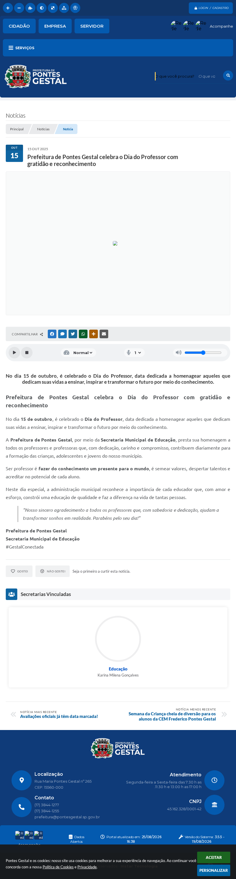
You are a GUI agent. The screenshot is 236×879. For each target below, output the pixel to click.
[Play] (14, 352)
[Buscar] (228, 75)
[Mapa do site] (64, 8)
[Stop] (27, 352)
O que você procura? (174, 76)
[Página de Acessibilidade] (75, 8)
